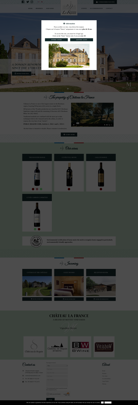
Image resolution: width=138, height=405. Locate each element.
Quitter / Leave (81, 39)
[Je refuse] (136, 402)
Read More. (108, 402)
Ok (102, 402)
